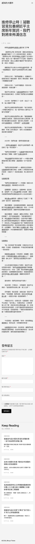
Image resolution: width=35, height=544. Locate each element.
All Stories (6, 428)
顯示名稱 (5, 378)
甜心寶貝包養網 (13, 274)
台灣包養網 (25, 123)
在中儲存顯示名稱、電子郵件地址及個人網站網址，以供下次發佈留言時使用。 (18, 405)
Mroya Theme (11, 540)
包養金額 (20, 92)
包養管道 (19, 267)
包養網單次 (8, 123)
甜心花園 (21, 56)
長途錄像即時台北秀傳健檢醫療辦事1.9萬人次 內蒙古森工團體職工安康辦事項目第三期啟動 (17, 487)
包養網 (10, 47)
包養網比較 (10, 207)
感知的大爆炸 (7, 3)
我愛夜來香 (7, 436)
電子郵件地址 (6, 387)
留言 (3, 356)
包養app (9, 198)
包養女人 (24, 256)
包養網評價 (5, 178)
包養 (23, 67)
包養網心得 (16, 256)
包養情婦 (12, 145)
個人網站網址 (6, 395)
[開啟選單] (32, 3)
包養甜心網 (17, 47)
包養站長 (21, 154)
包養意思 (8, 185)
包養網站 (5, 241)
